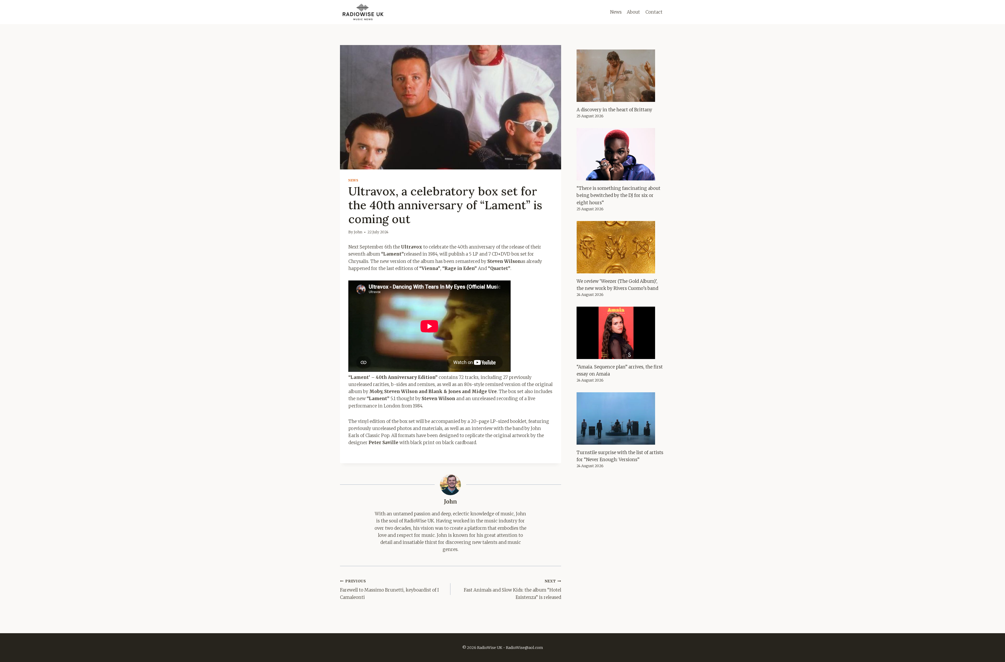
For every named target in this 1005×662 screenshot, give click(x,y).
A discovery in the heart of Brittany (614, 110)
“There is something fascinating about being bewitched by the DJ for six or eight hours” (618, 195)
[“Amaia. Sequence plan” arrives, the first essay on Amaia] (621, 333)
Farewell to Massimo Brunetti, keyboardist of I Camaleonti (389, 589)
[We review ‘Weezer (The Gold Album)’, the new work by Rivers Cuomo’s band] (621, 247)
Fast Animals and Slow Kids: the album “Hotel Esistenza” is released (512, 589)
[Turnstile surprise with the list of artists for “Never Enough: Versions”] (621, 418)
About (633, 12)
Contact (653, 12)
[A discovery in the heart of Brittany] (621, 75)
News (616, 12)
